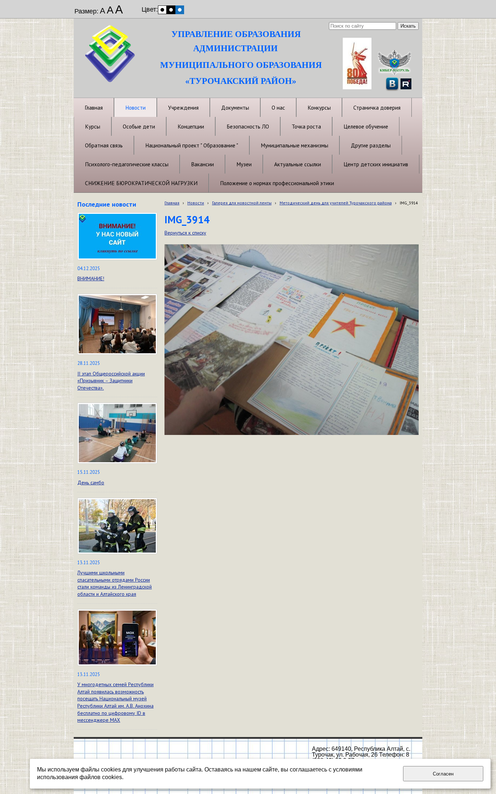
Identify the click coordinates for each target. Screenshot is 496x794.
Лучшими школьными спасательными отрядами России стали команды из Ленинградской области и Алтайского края (114, 583)
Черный (171, 9)
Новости (195, 202)
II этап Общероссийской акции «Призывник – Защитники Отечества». (111, 380)
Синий (179, 9)
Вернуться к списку (185, 232)
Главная (171, 202)
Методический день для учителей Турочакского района (336, 202)
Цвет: (150, 9)
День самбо (90, 482)
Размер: (86, 11)
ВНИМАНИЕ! (90, 278)
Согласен (443, 774)
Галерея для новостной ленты (242, 202)
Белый (162, 9)
